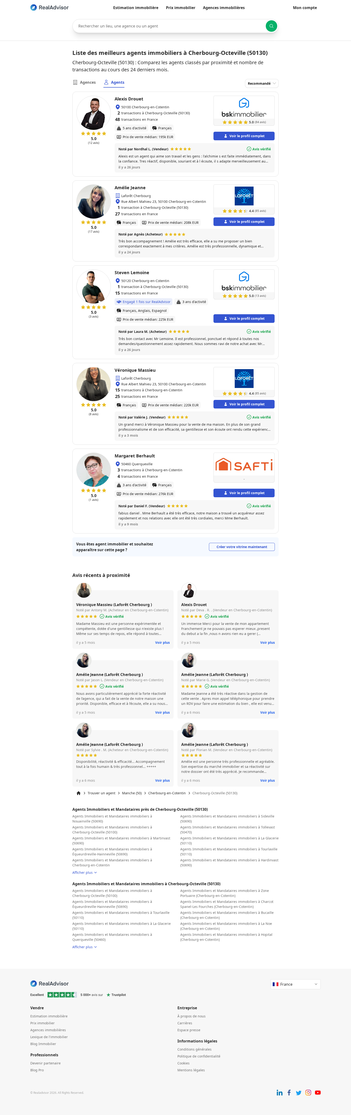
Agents (117, 82)
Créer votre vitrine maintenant (242, 546)
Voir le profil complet (247, 136)
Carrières (184, 1023)
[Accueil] (78, 793)
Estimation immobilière (135, 7)
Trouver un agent (101, 793)
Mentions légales (191, 1070)
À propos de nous (191, 1016)
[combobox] (175, 26)
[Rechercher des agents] (271, 26)
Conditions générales (194, 1049)
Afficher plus (82, 872)
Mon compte (305, 7)
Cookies (183, 1063)
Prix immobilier (180, 7)
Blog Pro (37, 1070)
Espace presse (188, 1030)
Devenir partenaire (45, 1063)
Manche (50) (132, 793)
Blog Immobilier (43, 1044)
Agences (88, 82)
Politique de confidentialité (198, 1056)
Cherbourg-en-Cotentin (167, 793)
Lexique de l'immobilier (49, 1037)
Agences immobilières (224, 7)
